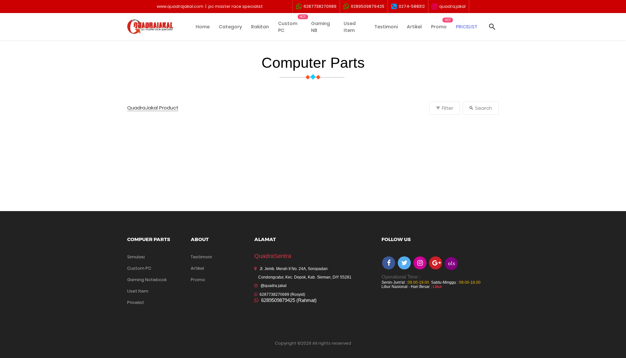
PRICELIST (466, 26)
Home (203, 26)
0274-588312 (411, 6)
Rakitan (260, 26)
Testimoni (386, 26)
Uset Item (137, 291)
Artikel (414, 26)
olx (451, 263)
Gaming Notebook (147, 280)
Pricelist (135, 302)
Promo (439, 26)
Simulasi (136, 257)
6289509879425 (366, 6)
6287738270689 (319, 6)
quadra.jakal (451, 6)
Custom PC (287, 27)
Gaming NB (320, 27)
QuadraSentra (272, 256)
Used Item (350, 27)
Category (230, 26)
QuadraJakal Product (152, 108)
